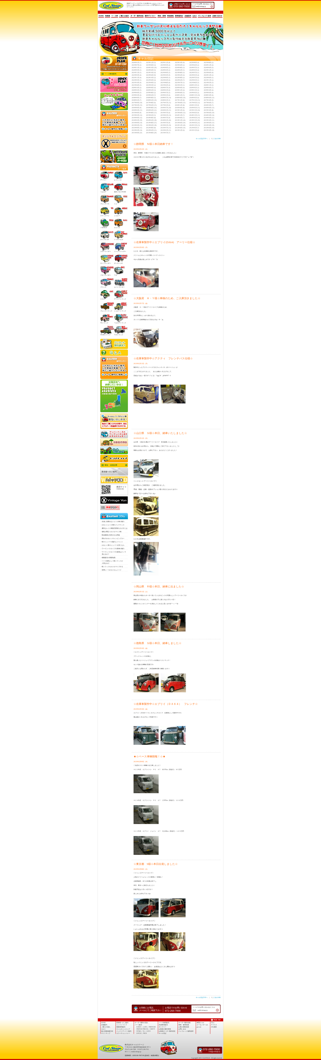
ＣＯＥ (102, 299)
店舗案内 (187, 16)
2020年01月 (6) (165, 90)
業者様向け (179, 16)
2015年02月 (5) (151, 115)
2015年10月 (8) (208, 110)
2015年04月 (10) (209, 113)
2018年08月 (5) (151, 98)
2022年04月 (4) (151, 80)
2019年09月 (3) (136, 92)
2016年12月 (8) (180, 105)
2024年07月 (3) (194, 67)
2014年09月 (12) (137, 118)
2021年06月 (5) (194, 82)
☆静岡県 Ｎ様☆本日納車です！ (153, 144)
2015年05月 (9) (194, 113)
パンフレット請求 (204, 16)
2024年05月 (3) (136, 70)
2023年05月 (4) (136, 75)
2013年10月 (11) (209, 120)
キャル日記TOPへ (202, 138)
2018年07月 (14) (165, 98)
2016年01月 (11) (165, 110)
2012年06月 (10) (180, 128)
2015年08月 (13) (151, 113)
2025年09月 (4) (194, 62)
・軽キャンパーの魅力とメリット (111, 542)
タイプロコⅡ (104, 239)
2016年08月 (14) (151, 108)
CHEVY (152, 1029)
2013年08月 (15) (151, 123)
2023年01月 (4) (194, 75)
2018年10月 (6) (208, 95)
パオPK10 (103, 227)
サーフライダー (105, 263)
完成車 (107, 16)
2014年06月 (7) (180, 118)
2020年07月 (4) (165, 87)
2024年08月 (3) (180, 67)
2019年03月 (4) (136, 95)
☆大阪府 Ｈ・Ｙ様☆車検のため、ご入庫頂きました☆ (167, 298)
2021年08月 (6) (165, 82)
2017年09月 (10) (137, 103)
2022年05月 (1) (136, 80)
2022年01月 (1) (194, 80)
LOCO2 (138, 1033)
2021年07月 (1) (180, 82)
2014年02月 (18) (151, 120)
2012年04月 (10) (209, 128)
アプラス (214, 1025)
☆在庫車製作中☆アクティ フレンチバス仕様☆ (163, 358)
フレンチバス (104, 204)
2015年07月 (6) (165, 113)
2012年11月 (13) (194, 125)
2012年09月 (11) (137, 128)
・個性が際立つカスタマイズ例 (110, 532)
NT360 (138, 1031)
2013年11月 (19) (194, 120)
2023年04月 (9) (151, 75)
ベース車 (114, 16)
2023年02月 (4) (180, 75)
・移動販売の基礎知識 (107, 557)
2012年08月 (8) (151, 128)
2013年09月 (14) (137, 123)
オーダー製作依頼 (184, 1023)
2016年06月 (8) (180, 108)
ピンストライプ (114, 458)
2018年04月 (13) (209, 98)
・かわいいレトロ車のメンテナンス (112, 525)
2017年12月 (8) (180, 100)
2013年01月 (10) (165, 125)
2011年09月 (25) (137, 133)
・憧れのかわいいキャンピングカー (112, 538)
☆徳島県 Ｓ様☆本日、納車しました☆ (157, 643)
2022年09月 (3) (165, 77)
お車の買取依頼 (114, 421)
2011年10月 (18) (209, 130)
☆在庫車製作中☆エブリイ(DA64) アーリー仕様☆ (164, 242)
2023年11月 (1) (136, 72)
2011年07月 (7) (165, 133)
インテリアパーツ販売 (123, 1031)
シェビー (117, 216)
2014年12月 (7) (180, 115)
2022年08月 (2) (180, 77)
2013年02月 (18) (151, 125)
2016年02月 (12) (151, 110)
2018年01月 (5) (165, 100)
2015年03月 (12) (137, 115)
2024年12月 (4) (208, 65)
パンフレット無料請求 (114, 344)
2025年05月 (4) (165, 65)
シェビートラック (120, 311)
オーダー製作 (114, 63)
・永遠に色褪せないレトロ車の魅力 (112, 521)
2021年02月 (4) (165, 85)
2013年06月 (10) (180, 123)
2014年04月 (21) (209, 118)
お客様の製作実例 (165, 1029)
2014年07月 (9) (165, 118)
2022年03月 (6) (165, 80)
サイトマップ (105, 1033)
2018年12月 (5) (180, 95)
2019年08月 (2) (151, 92)
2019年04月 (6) (208, 92)
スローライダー (105, 251)
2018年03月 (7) (136, 100)
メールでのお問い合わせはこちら (202, 5)
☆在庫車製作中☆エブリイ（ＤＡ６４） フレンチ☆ (166, 703)
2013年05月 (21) (194, 123)
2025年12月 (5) (151, 62)
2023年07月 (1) (194, 72)
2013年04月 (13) (209, 123)
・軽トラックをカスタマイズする (111, 566)
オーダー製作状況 (137, 16)
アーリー (103, 180)
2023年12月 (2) (208, 70)
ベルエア (103, 192)
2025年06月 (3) (151, 65)
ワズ (115, 275)
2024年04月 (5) (151, 70)
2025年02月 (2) (194, 65)
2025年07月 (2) (136, 65)
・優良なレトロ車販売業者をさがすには (113, 528)
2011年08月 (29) (151, 133)
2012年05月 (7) (194, 128)
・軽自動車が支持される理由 (110, 535)
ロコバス (117, 227)
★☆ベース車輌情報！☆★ (149, 756)
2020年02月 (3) (151, 90)
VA (144, 1031)
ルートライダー (119, 287)
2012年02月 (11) (151, 130)
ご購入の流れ (124, 16)
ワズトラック (118, 335)
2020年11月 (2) (208, 85)
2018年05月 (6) (194, 98)
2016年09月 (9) (136, 108)
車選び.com (200, 1023)
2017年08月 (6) (151, 103)
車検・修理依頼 (114, 465)
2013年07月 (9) (165, 123)
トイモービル (118, 239)
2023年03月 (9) (165, 75)
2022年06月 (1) (208, 77)
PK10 (145, 1033)
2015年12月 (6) (180, 110)
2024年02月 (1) (180, 70)
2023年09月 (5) (165, 72)
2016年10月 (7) (208, 105)
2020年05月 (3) (194, 87)
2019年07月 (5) (165, 92)
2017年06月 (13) (180, 103)
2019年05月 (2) (194, 92)
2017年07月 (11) (165, 103)
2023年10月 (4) (151, 72)
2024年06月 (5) (208, 67)
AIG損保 (214, 1027)
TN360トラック (105, 335)
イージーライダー (120, 251)
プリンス (103, 287)
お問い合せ (182, 1029)
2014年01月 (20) (165, 120)
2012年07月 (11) (165, 128)
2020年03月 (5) (136, 90)
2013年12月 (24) (180, 120)
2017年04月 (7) (208, 103)
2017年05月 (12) (194, 103)
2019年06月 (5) (180, 92)
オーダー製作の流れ (141, 1023)
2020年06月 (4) (180, 87)
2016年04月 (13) (209, 108)
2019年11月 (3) (194, 90)
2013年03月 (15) (137, 125)
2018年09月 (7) (136, 98)
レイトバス (118, 180)
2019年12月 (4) (180, 90)
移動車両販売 (114, 442)
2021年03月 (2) (151, 85)
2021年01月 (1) (180, 85)
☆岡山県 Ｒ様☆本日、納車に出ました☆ (159, 586)
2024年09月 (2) (165, 67)
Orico (212, 1023)
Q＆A (194, 16)
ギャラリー (162, 1027)
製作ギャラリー (150, 16)
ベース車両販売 (114, 74)
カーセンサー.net (202, 1025)
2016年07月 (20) (165, 108)
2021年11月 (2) (208, 80)
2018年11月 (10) (194, 95)
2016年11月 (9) (194, 105)
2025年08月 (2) (208, 62)
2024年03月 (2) (165, 70)
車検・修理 (161, 16)
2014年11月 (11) (194, 115)
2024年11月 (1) (136, 67)
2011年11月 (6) (194, 130)
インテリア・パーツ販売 (114, 156)
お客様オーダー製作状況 (167, 1031)
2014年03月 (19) (137, 120)
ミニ (115, 204)
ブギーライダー (105, 275)
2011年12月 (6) (180, 130)
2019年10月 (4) (208, 90)
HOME (101, 16)
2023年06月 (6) (208, 72)
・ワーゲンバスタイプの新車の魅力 (112, 548)
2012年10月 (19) (209, 125)
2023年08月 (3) (180, 72)
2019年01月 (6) (165, 95)
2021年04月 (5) (136, 85)
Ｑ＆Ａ (114, 353)
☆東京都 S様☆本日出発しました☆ (156, 863)
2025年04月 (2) (180, 65)
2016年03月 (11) (137, 110)
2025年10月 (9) (180, 62)
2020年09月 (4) (151, 87)
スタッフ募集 (114, 480)
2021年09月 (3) (151, 82)
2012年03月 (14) (137, 130)
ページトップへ (216, 1019)
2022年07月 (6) (194, 77)
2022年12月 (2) (208, 75)
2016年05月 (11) (194, 108)
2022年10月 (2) (151, 77)
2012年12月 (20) (180, 125)
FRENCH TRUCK (142, 1029)
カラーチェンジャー (123, 1033)
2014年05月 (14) (194, 118)
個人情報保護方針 (107, 1031)
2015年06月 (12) (180, 113)
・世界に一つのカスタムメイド (110, 570)
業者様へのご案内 (114, 471)
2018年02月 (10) (151, 100)
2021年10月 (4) (136, 82)
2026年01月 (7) (136, 62)
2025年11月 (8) (165, 62)
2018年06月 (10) (180, 98)
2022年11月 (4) (136, 77)
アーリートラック (120, 299)
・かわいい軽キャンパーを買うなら (112, 545)
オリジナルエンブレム (114, 141)
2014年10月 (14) (209, 115)
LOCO (148, 1031)
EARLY (138, 1027)
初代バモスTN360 (120, 192)
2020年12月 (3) (194, 85)
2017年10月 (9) (208, 100)
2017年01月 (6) (165, 105)
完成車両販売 (163, 1025)
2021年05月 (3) (208, 82)
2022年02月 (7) (180, 80)
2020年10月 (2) (136, 87)
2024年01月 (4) (194, 70)
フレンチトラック (106, 311)
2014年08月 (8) (151, 118)
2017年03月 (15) (137, 105)
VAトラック (104, 323)
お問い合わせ (217, 16)
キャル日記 (162, 1033)
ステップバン (104, 216)
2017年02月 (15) (151, 105)
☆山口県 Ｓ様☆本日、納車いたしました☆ (160, 433)
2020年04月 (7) (208, 87)
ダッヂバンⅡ (118, 263)
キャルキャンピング (114, 450)
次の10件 (218, 138)
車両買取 (170, 16)
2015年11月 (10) (194, 110)
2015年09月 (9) (136, 113)
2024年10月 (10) (151, 67)
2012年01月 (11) (165, 130)
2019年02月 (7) (151, 95)
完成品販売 (114, 84)
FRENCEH (152, 1027)
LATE (145, 1027)
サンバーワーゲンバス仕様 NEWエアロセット (114, 434)
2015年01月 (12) (165, 115)
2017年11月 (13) (194, 100)
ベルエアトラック (120, 323)
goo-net (199, 1027)
